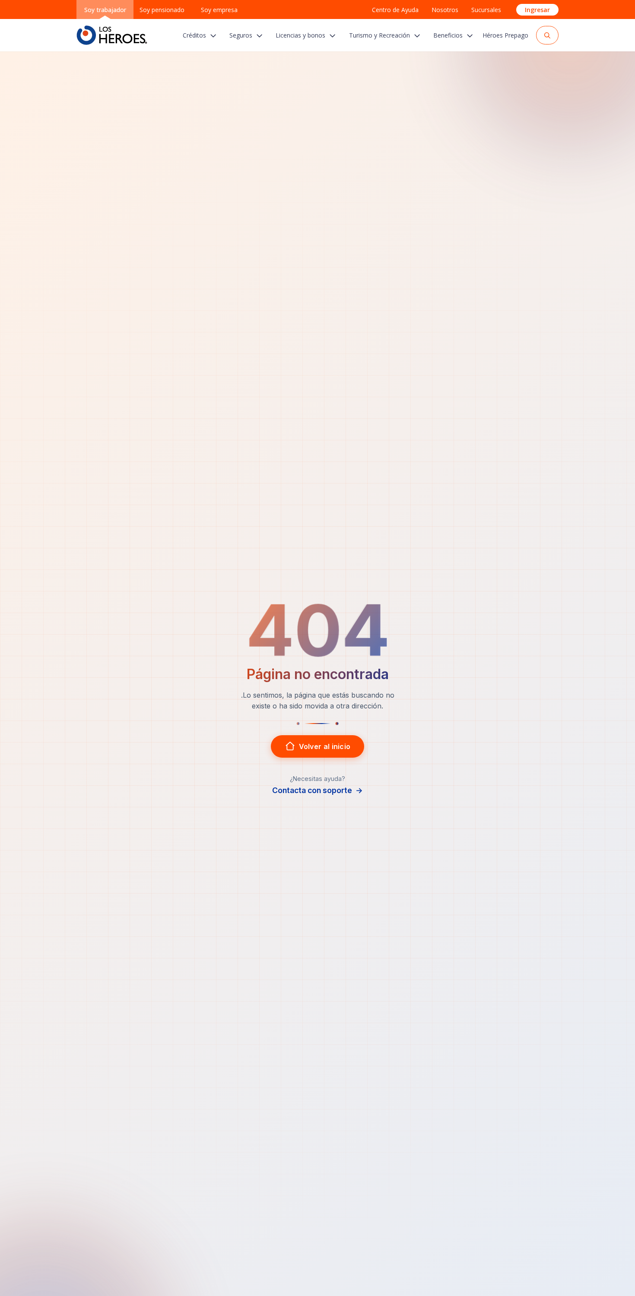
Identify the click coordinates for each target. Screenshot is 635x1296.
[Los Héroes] (111, 35)
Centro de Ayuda (395, 10)
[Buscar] (547, 35)
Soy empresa (219, 10)
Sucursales (486, 10)
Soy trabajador (105, 10)
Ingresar (537, 10)
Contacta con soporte (317, 790)
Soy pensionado (162, 10)
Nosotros (445, 10)
